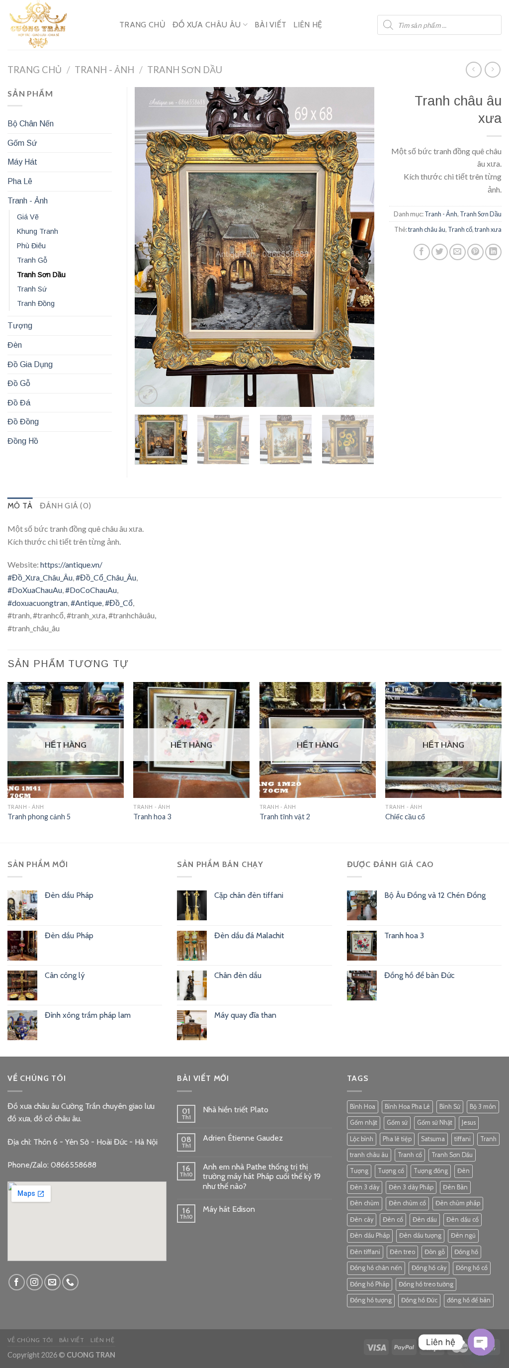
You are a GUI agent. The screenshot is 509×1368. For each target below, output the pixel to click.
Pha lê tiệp (397, 1139)
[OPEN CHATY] (481, 1342)
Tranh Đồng (36, 303)
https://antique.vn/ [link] (71, 564)
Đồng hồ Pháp (369, 1284)
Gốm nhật (363, 1122)
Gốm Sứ (22, 143)
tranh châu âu (426, 229)
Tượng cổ (391, 1170)
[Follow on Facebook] (16, 1282)
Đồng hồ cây (429, 1267)
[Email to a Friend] (457, 252)
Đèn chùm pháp (457, 1203)
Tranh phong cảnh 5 (39, 816)
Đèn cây (361, 1219)
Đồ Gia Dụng (30, 364)
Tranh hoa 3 (152, 816)
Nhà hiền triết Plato (235, 1109)
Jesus (469, 1122)
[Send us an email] (52, 1282)
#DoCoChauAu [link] (91, 589)
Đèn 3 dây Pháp (411, 1187)
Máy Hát (22, 162)
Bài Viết (270, 24)
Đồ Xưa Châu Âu (206, 24)
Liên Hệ (307, 24)
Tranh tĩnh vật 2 (284, 816)
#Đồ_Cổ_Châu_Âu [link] (106, 577)
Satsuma (433, 1139)
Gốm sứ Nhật (434, 1122)
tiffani (462, 1139)
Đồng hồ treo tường (426, 1284)
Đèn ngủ (463, 1235)
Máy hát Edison (229, 1209)
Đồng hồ (466, 1252)
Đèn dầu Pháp (370, 1235)
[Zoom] (148, 394)
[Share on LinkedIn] (493, 252)
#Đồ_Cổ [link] (119, 602)
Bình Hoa (362, 1106)
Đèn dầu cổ (462, 1219)
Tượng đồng (431, 1170)
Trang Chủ (142, 24)
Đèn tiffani (365, 1252)
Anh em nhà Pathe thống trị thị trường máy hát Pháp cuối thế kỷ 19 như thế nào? (262, 1176)
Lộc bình (361, 1139)
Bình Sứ (449, 1106)
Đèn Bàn (455, 1187)
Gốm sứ (397, 1122)
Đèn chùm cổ (407, 1203)
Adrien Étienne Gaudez (243, 1138)
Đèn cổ (393, 1219)
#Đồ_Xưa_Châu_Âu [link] (40, 577)
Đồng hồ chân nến (376, 1267)
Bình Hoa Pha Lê (407, 1106)
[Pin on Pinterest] (475, 252)
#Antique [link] (86, 602)
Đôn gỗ (434, 1252)
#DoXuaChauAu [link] (34, 589)
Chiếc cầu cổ (405, 816)
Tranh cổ (460, 229)
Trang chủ (34, 69)
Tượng (19, 325)
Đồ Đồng (23, 421)
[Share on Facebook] (422, 252)
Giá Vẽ (28, 217)
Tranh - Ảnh (104, 69)
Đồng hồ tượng (371, 1300)
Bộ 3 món (483, 1106)
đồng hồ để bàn (469, 1300)
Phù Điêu (31, 246)
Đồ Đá (18, 402)
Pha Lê (19, 181)
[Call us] (70, 1282)
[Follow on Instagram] (34, 1282)
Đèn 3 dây (364, 1187)
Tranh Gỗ (32, 260)
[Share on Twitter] (439, 252)
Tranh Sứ (32, 289)
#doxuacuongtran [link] (37, 602)
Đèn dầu (425, 1219)
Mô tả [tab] (20, 505)
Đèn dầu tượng (420, 1235)
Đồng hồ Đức (419, 1300)
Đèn (14, 345)
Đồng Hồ (22, 441)
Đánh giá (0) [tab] (65, 505)
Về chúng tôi (30, 1340)
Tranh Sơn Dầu (184, 69)
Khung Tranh (37, 231)
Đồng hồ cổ (472, 1267)
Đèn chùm (364, 1203)
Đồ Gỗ (18, 383)
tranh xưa (488, 229)
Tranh (488, 1139)
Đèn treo (402, 1252)
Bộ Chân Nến (30, 123)
